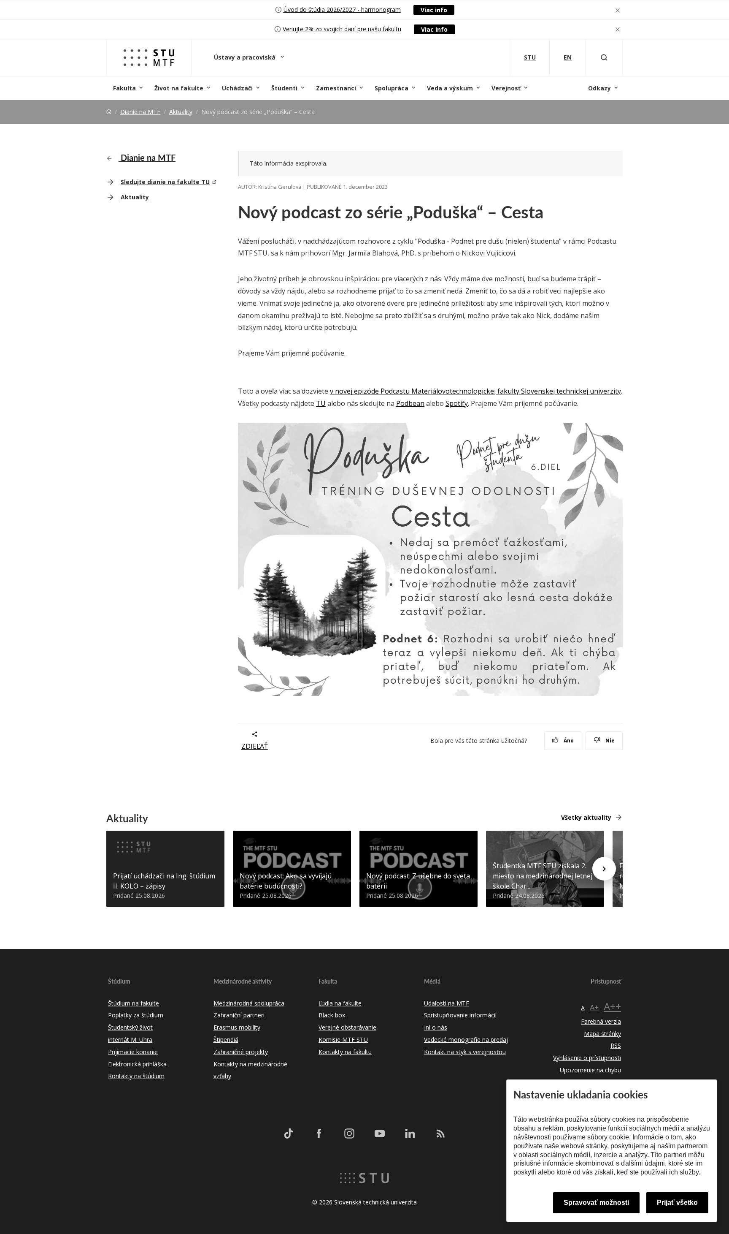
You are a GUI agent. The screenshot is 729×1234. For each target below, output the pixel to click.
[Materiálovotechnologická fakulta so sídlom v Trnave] (149, 57)
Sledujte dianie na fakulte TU (165, 182)
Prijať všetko (677, 1202)
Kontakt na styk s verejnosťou (465, 1052)
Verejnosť (506, 88)
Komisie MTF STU (343, 1040)
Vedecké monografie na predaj (466, 1040)
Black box (332, 1015)
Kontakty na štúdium (136, 1076)
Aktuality (180, 112)
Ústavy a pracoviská (245, 57)
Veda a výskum (450, 88)
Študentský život (130, 1027)
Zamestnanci (336, 88)
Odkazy (599, 88)
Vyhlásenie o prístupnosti (587, 1058)
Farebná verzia (601, 1021)
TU (321, 403)
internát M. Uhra (130, 1040)
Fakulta (124, 88)
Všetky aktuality (586, 817)
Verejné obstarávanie (347, 1027)
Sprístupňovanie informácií (460, 1015)
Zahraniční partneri (239, 1015)
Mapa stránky (602, 1034)
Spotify (457, 403)
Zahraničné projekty (240, 1052)
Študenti (284, 88)
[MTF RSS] (440, 1133)
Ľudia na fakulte (340, 1003)
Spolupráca (391, 88)
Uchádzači (237, 88)
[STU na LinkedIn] (410, 1133)
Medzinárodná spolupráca (248, 1003)
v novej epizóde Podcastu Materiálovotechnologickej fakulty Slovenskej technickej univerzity (475, 391)
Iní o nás (435, 1027)
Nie (609, 740)
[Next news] (604, 869)
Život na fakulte (178, 88)
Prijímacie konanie (133, 1052)
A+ (594, 1007)
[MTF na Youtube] (379, 1133)
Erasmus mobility (236, 1027)
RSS (615, 1045)
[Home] (108, 112)
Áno (568, 740)
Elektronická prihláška (137, 1064)
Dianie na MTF (140, 112)
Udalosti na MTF (446, 1003)
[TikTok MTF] (288, 1133)
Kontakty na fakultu (345, 1052)
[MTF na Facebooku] (319, 1133)
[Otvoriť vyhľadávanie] (604, 57)
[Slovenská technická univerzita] (364, 1177)
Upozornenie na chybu (590, 1070)
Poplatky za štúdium (135, 1015)
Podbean (410, 403)
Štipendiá (225, 1040)
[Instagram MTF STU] (349, 1133)
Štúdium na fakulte (133, 1003)
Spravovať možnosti (596, 1202)
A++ (612, 1006)
